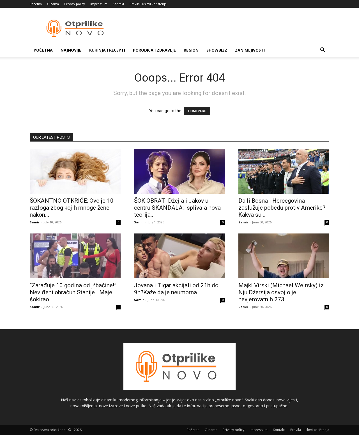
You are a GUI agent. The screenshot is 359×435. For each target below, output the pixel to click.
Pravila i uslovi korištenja (148, 4)
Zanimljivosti (250, 50)
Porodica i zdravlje (154, 50)
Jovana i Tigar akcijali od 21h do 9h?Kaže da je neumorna (176, 289)
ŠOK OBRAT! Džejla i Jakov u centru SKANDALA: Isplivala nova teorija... (177, 207)
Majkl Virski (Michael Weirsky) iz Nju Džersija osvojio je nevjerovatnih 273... (281, 292)
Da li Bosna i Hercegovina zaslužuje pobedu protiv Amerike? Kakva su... (281, 207)
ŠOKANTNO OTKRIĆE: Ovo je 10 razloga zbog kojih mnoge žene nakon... (72, 207)
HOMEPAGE (197, 111)
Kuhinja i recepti (107, 50)
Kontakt (118, 4)
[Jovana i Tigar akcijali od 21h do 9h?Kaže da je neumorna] (179, 255)
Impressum (98, 4)
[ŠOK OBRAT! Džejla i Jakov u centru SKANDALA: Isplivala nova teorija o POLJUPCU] (179, 171)
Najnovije (71, 50)
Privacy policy (74, 4)
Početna (36, 4)
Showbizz (216, 50)
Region (191, 50)
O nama (53, 4)
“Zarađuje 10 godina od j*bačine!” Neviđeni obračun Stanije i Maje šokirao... (73, 292)
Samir (35, 222)
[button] (322, 50)
